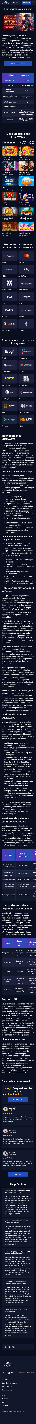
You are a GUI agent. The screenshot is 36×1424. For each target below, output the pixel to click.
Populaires (5, 142)
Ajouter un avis (18, 1099)
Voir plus (18, 1174)
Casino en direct (15, 142)
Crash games (24, 142)
